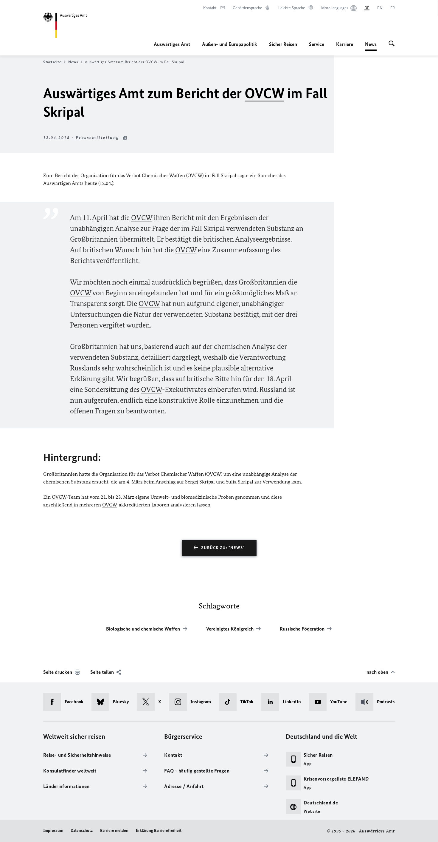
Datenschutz (82, 830)
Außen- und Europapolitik (229, 44)
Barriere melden (114, 830)
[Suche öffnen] (392, 44)
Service (316, 44)
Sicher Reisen (283, 44)
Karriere (344, 44)
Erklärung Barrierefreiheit (158, 830)
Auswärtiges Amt (172, 44)
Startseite (52, 62)
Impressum (53, 830)
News (371, 46)
